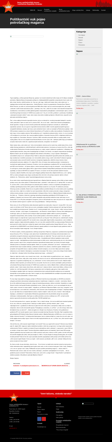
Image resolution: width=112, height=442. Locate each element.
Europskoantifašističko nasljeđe (50, 10)
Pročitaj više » (80, 108)
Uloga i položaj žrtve (78, 10)
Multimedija (96, 10)
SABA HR (32, 10)
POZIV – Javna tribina (83, 96)
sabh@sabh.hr (13, 428)
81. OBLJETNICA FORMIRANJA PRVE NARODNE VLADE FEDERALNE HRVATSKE (88, 197)
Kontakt (103, 10)
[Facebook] (39, 419)
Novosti (40, 10)
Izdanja (88, 10)
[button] (110, 10)
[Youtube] (44, 419)
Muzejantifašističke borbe (64, 10)
